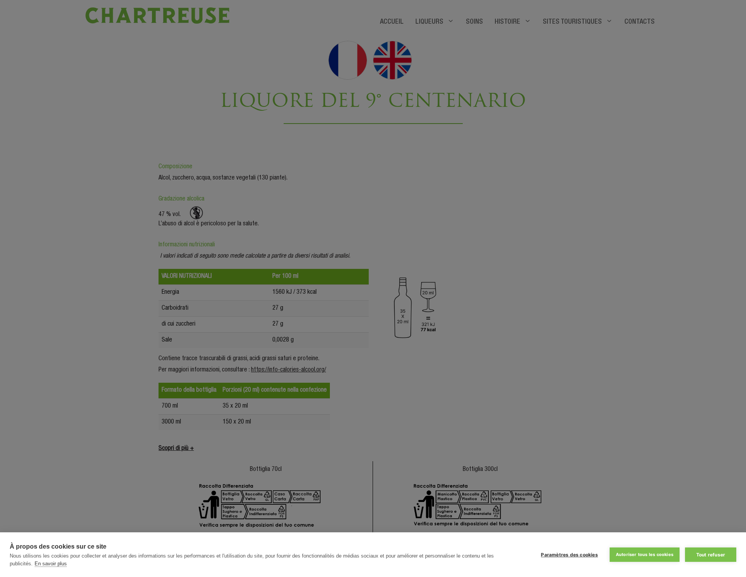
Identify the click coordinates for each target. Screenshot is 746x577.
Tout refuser (710, 555)
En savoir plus (51, 564)
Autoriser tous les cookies (644, 554)
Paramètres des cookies (569, 555)
